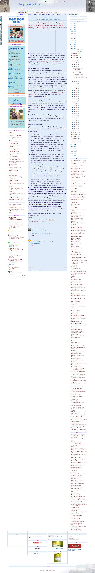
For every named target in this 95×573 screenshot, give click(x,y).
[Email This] (49, 220)
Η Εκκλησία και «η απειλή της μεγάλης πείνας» (77, 234)
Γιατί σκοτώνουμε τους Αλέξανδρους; (76, 190)
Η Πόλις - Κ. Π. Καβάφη (76, 457)
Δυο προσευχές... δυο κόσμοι (77, 199)
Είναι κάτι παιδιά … (75, 204)
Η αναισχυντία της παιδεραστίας (78, 448)
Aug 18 (75, 96)
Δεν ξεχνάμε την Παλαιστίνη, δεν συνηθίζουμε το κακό (16, 244)
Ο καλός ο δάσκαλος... (76, 301)
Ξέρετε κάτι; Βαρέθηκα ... (76, 282)
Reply (33, 235)
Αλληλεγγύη (48, 14)
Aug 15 (75, 102)
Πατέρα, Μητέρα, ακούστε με (77, 355)
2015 (72, 44)
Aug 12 (75, 107)
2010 (72, 148)
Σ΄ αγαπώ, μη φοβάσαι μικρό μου (16, 183)
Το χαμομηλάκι (30, 4)
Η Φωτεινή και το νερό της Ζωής (78, 459)
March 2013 (75, 138)
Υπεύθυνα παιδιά (42, 221)
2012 (72, 144)
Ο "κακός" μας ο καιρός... (76, 286)
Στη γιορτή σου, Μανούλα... (77, 369)
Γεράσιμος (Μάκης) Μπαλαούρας (13, 235)
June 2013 (75, 132)
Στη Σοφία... (11, 186)
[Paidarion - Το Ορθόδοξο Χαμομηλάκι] (1, 37)
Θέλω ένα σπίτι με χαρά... (15, 158)
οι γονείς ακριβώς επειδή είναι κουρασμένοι (43, 89)
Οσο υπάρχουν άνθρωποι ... (77, 486)
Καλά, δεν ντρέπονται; (76, 254)
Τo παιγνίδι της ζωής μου (76, 373)
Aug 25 (75, 83)
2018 (72, 38)
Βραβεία (53, 14)
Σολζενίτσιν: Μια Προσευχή (77, 501)
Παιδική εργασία (12, 61)
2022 (72, 31)
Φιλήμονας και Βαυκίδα (76, 529)
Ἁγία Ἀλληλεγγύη (13, 243)
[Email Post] (46, 219)
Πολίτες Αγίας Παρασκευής (15, 259)
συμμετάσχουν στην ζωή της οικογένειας (50, 61)
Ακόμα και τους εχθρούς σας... (77, 165)
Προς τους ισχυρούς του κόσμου (78, 498)
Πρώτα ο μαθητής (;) (75, 364)
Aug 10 (75, 111)
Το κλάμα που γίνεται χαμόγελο (78, 414)
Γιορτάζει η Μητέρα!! (13, 141)
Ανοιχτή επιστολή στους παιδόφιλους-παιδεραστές (77, 173)
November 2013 (76, 51)
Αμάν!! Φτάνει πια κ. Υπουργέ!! (78, 171)
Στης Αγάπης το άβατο (14, 189)
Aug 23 (75, 86)
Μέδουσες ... (73, 276)
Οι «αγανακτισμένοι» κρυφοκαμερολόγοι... (76, 311)
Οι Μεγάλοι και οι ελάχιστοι (77, 323)
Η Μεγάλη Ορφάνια (75, 241)
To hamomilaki (12, 217)
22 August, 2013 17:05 (40, 240)
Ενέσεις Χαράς (74, 207)
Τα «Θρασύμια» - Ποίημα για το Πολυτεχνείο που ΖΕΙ (78, 378)
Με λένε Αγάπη (12, 165)
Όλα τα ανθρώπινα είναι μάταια (78, 335)
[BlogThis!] (50, 220)
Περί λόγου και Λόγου (76, 358)
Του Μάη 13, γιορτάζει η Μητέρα (16, 197)
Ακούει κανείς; (74, 166)
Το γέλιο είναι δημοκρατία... (77, 407)
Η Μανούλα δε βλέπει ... (14, 210)
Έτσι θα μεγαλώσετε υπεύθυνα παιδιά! (78, 73)
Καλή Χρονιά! (74, 256)
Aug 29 (75, 62)
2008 (72, 151)
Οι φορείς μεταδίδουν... (76, 334)
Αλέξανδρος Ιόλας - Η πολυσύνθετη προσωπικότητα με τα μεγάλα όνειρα (16, 262)
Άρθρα (76, 14)
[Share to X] (51, 220)
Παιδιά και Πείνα (75, 493)
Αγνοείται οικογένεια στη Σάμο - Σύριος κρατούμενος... (79, 69)
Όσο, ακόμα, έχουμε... (76, 340)
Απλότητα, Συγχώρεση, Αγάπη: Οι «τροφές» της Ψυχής (78, 176)
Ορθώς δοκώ (73, 339)
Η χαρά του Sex (74, 460)
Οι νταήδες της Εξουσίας (76, 329)
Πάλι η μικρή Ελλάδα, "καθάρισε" (78, 352)
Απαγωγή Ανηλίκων (13, 63)
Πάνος (61, 14)
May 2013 (75, 134)
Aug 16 (75, 100)
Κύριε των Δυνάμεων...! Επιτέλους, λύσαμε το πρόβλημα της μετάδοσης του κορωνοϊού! (79, 262)
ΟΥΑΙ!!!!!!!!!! (74, 344)
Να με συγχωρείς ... (75, 277)
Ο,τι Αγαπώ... (74, 309)
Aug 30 (75, 60)
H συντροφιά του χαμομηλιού (15, 204)
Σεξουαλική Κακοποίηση (14, 51)
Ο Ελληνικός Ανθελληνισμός (77, 293)
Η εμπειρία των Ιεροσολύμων (77, 236)
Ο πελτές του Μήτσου (76, 482)
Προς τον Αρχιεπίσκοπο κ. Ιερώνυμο (79, 363)
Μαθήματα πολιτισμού (76, 268)
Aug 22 (75, 88)
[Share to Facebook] (52, 220)
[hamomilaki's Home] (1, 16)
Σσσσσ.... (11, 185)
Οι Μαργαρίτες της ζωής (76, 321)
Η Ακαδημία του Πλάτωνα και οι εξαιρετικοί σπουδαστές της (78, 228)
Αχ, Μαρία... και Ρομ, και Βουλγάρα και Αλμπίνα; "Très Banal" (79, 184)
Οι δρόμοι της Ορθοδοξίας (76, 317)
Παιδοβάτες (73, 350)
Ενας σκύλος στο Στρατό (76, 205)
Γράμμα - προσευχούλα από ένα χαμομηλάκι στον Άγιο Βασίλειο (78, 193)
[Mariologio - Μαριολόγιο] (1, 31)
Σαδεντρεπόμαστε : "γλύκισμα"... (78, 368)
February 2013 (76, 140)
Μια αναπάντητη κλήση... (76, 475)
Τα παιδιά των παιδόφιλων (77, 386)
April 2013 (75, 136)
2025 (72, 25)
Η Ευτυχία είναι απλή (14, 149)
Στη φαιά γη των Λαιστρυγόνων (78, 371)
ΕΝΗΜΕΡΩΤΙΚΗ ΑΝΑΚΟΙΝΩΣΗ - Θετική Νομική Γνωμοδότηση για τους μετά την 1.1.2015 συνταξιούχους (16, 225)
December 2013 (76, 49)
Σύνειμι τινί (11, 191)
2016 (72, 42)
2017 (72, 40)
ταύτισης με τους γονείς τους (41, 204)
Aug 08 (75, 115)
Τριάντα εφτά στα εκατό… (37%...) (79, 419)
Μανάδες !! (73, 472)
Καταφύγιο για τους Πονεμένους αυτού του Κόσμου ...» (78, 258)
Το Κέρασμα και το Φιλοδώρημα (78, 517)
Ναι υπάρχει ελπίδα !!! (76, 279)
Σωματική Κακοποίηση (13, 49)
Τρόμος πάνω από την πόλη (77, 421)
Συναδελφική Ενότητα (14, 222)
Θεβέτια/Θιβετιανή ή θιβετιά (15, 231)
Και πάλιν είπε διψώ (75, 252)
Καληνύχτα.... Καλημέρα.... (15, 159)
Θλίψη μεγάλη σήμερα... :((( (77, 465)
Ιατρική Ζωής (74, 251)
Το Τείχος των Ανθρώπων (76, 523)
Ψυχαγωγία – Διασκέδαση (76, 427)
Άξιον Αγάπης (12, 205)
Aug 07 (75, 117)
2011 (72, 146)
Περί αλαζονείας (74, 356)
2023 (72, 29)
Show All (23, 275)
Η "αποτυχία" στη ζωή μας (77, 218)
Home (48, 267)
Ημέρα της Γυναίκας (75, 246)
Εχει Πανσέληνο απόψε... (76, 443)
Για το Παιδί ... (35, 14)
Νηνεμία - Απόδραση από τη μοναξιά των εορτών (15, 168)
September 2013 (76, 55)
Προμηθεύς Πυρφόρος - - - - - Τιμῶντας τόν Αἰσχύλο (15, 181)
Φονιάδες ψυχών (74, 423)
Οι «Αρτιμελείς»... (13, 173)
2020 (72, 35)
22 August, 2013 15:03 (39, 229)
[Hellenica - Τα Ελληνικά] (1, 28)
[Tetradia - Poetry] (1, 42)
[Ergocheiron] (1, 26)
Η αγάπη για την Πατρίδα (77, 225)
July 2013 (75, 130)
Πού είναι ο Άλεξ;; (13, 178)
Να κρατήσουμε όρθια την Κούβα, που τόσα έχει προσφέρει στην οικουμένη (16, 238)
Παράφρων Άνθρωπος (76, 353)
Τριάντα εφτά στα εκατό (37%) (16, 199)
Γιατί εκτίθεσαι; (74, 188)
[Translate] (1, 20)
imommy (30, 217)
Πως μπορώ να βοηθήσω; (76, 366)
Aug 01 (75, 128)
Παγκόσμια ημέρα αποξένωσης (78, 345)
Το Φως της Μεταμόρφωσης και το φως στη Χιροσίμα (78, 527)
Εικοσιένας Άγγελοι (13, 143)
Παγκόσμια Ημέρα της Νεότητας (16, 177)
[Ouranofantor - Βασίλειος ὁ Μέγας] (1, 34)
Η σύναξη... (11, 154)
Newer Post (30, 267)
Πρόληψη (12, 52)
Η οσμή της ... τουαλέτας (76, 243)
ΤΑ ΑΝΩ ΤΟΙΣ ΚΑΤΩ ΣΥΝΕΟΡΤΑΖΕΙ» (75, 509)
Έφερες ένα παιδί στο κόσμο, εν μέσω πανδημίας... (78, 215)
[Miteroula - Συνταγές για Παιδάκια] (1, 32)
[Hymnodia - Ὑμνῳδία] (1, 29)
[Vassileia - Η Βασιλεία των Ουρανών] (1, 44)
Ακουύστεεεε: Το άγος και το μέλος (16, 209)
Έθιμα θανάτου (74, 202)
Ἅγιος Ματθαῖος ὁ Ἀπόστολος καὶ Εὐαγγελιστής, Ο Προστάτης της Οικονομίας (78, 162)
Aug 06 (75, 119)
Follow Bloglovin (37, 553)
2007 (72, 153)
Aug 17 (75, 98)
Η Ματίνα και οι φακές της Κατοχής (79, 449)
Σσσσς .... (11, 212)
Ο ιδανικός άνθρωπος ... (14, 170)
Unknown (34, 240)
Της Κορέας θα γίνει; (75, 394)
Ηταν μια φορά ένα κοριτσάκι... (78, 464)
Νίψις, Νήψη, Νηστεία (75, 478)
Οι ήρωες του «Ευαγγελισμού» (77, 483)
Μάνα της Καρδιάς (13, 164)
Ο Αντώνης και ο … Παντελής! (77, 480)
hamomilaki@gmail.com (23, 12)
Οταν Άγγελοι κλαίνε (76, 342)
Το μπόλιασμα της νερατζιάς (15, 272)
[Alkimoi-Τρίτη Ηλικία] (1, 21)
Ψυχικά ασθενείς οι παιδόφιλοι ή (78, 429)
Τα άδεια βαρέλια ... (75, 507)
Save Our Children (42, 14)
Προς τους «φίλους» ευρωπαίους (78, 496)
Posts (71, 536)
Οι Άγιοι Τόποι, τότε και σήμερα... (78, 315)
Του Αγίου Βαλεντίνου (76, 418)
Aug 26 (75, 81)
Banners (57, 14)
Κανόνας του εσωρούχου (15, 53)
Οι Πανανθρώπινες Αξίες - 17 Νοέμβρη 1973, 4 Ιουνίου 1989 (77, 331)
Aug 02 (75, 126)
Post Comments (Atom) (38, 270)
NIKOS (33, 229)
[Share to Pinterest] (54, 220)
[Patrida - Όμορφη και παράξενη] (1, 39)
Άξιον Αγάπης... (12, 133)
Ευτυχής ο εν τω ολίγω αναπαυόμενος (76, 212)
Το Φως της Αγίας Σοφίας (76, 416)
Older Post (65, 267)
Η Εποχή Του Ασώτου (75, 238)
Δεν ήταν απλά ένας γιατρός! (77, 196)
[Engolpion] (1, 24)
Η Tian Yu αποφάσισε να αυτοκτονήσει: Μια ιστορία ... (80, 77)
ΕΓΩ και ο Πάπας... (75, 201)
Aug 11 (75, 109)
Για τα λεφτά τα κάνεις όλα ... (78, 186)
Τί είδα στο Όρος (74, 400)
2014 (72, 46)
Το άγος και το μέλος (13, 196)
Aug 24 (75, 85)
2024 (72, 27)
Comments (72, 538)
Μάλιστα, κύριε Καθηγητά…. (77, 270)
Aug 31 (75, 59)
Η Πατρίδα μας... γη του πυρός (15, 153)
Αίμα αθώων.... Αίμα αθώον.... (15, 135)
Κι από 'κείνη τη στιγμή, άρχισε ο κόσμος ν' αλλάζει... (16, 161)
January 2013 (75, 142)
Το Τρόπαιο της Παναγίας (76, 524)
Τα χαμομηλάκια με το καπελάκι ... (79, 390)
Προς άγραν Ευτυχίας (76, 494)
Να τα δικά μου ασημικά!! (76, 477)
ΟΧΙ (10, 172)
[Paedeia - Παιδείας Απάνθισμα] (1, 36)
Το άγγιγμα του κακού (76, 405)
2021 (72, 33)
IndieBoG (11, 266)
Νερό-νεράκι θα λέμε (75, 281)
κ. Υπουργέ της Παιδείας (76, 467)
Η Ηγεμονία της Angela (76, 239)
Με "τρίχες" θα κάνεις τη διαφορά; (79, 271)
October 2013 (75, 53)
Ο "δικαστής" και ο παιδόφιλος (77, 284)
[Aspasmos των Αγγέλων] (1, 23)
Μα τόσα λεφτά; (74, 265)
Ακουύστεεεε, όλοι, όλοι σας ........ (16, 207)
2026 (72, 23)
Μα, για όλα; (74, 266)
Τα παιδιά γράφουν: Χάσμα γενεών (79, 512)
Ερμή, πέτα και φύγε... (14, 148)
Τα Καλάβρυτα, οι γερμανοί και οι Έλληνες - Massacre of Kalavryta (78, 384)
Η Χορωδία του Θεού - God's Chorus (79, 462)
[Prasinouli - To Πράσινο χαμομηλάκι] (1, 40)
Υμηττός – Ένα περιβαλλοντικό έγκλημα (15, 255)
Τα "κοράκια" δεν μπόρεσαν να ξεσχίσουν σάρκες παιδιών (78, 375)
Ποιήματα (65, 14)
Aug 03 (75, 124)
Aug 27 (75, 66)
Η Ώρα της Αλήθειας (75, 244)
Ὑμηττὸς (11, 254)
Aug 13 (75, 105)
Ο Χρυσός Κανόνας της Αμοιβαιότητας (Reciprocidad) (15, 219)
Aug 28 (75, 64)
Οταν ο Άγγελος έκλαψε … (77, 488)
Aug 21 (75, 90)
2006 (72, 155)
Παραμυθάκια (71, 14)
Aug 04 (75, 122)
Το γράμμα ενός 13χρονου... (77, 513)
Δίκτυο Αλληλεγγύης (14, 248)
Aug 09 (75, 113)
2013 (72, 48)
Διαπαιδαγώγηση (34, 221)
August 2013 (75, 57)
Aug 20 (75, 92)
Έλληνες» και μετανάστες (76, 441)
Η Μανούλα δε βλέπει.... (14, 151)
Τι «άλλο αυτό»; (74, 399)
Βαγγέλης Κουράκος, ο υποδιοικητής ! (14, 268)
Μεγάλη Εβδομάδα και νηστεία (78, 473)
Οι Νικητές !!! (74, 328)
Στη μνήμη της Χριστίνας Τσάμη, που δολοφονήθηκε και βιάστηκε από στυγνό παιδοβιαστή (79, 504)
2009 (72, 150)
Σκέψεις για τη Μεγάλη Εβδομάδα (78, 499)
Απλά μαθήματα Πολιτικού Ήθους (78, 434)
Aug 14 (75, 103)
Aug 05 (75, 120)
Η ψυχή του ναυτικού (13, 156)
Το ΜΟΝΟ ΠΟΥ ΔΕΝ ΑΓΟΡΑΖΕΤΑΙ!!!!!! (75, 519)
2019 (72, 37)
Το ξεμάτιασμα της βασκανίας (77, 521)
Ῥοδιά (10, 271)
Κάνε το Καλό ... (74, 470)
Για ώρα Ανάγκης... (27, 14)
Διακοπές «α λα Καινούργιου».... (78, 197)
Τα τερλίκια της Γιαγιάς (76, 388)
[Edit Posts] (1, 18)
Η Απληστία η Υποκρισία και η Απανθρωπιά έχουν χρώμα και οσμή (79, 231)
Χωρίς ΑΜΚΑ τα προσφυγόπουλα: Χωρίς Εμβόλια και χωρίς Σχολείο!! (79, 425)
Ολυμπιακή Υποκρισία (76, 337)
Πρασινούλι (12, 230)
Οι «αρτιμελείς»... (75, 313)
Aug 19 (75, 94)
